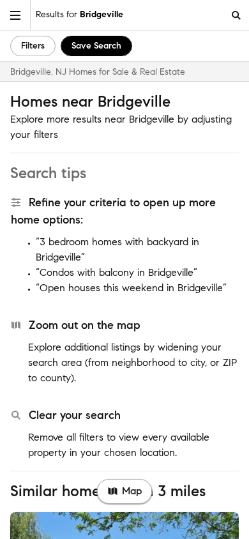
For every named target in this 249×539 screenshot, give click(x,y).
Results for (79, 14)
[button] (15, 15)
